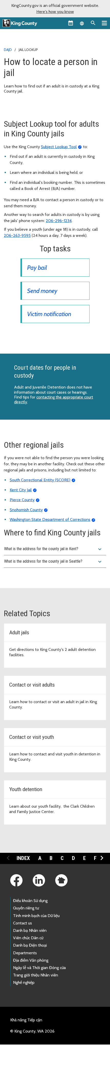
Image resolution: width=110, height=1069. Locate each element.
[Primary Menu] (104, 23)
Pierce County (22, 499)
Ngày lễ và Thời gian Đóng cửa (39, 967)
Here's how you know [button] (55, 11)
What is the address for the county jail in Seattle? (53, 562)
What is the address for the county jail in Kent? (53, 549)
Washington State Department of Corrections (50, 519)
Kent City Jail (21, 489)
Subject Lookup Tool (59, 146)
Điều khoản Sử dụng (30, 900)
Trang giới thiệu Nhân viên (35, 975)
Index (23, 858)
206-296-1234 (59, 220)
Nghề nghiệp (24, 982)
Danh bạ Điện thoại (30, 945)
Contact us (22, 923)
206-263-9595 (17, 235)
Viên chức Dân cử (28, 937)
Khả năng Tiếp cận (26, 1020)
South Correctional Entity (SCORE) (40, 480)
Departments (25, 952)
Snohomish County (26, 509)
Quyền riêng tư (26, 908)
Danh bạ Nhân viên (30, 930)
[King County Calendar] (70, 23)
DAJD (8, 50)
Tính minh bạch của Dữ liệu (36, 915)
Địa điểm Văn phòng (30, 960)
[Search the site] (93, 23)
